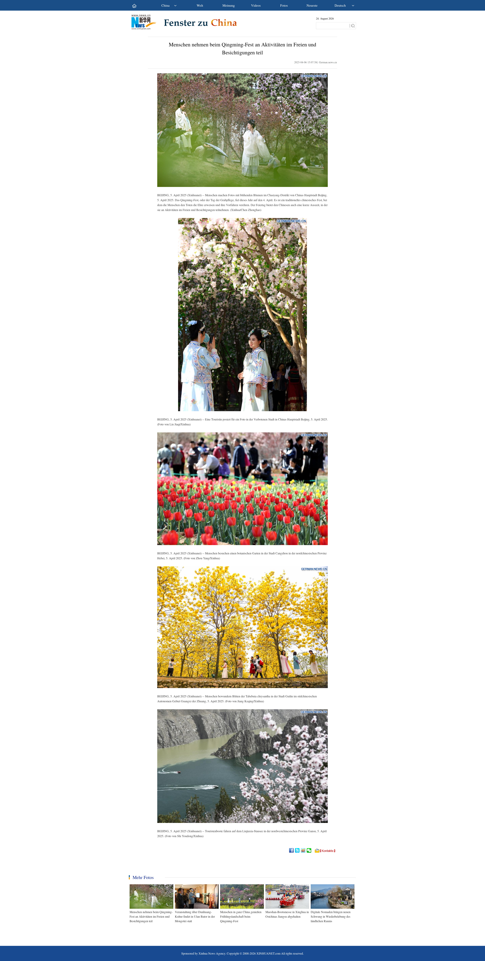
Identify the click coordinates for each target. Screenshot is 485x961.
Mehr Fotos (143, 877)
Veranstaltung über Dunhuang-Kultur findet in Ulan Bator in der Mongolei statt (195, 916)
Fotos (284, 5)
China (165, 5)
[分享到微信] (309, 850)
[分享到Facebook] (291, 850)
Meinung (228, 5)
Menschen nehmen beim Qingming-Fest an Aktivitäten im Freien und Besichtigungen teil (151, 916)
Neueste (312, 5)
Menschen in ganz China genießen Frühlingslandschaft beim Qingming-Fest (240, 916)
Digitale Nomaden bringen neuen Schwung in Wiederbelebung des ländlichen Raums (330, 916)
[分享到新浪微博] (303, 850)
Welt (200, 5)
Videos (256, 5)
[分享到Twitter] (297, 850)
